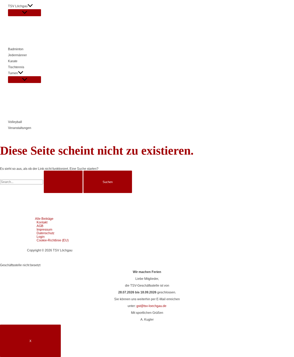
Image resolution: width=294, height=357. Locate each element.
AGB (40, 226)
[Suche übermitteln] (63, 182)
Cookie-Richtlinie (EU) (53, 240)
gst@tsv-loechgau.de (151, 306)
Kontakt (42, 222)
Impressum (44, 229)
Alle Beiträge (44, 218)
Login (41, 236)
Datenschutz (45, 233)
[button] (30, 6)
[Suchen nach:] (41, 182)
